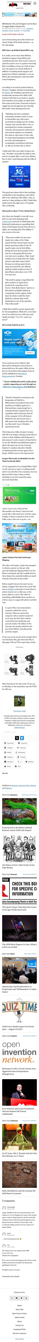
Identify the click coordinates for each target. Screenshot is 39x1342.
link (10, 600)
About (19, 1321)
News (11, 30)
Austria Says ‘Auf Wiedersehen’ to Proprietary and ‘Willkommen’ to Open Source (19, 989)
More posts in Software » (29, 1120)
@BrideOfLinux (19, 727)
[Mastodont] (22, 738)
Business (30, 28)
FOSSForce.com (9, 732)
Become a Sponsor (19, 1333)
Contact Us (19, 1325)
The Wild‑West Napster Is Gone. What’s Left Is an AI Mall (19, 945)
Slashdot (11, 589)
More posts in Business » (29, 795)
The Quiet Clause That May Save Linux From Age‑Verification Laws (19, 908)
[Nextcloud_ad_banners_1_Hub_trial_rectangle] (19, 357)
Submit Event (19, 1317)
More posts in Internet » (30, 874)
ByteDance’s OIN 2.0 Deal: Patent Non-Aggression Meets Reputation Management (19, 1071)
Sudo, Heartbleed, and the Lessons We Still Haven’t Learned (19, 1192)
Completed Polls (19, 1329)
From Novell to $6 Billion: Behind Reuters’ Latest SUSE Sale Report (17, 829)
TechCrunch (7, 221)
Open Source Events (19, 1313)
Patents (17, 30)
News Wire (19, 1309)
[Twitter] (17, 738)
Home (19, 1305)
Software (26, 30)
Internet (5, 30)
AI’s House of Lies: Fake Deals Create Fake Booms (18, 866)
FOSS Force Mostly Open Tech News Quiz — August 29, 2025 (18, 1027)
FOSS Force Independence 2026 (15, 387)
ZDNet (7, 92)
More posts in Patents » (30, 1036)
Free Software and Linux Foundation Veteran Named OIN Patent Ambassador (18, 1111)
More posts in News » (30, 954)
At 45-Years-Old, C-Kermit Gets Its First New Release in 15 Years (19, 1154)
